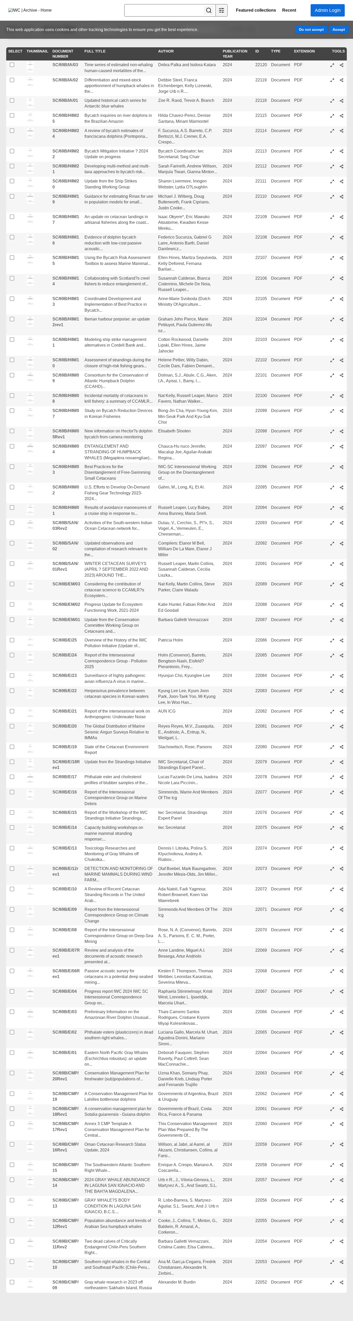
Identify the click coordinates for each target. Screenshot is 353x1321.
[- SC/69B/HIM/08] (332, 396)
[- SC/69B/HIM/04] (332, 447)
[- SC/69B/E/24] (332, 655)
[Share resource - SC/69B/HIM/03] (341, 467)
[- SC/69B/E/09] (332, 910)
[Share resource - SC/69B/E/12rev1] (341, 869)
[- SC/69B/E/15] (332, 813)
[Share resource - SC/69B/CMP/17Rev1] (341, 1124)
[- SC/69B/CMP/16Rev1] (332, 1144)
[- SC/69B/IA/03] (332, 65)
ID (257, 51)
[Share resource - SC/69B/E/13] (341, 848)
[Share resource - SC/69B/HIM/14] (341, 278)
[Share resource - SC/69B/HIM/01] (341, 508)
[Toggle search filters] (221, 10)
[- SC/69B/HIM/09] (332, 375)
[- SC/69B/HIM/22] (332, 151)
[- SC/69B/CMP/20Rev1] (332, 1073)
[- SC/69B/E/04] (332, 991)
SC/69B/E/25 (64, 640)
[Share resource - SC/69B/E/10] (341, 889)
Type (275, 51)
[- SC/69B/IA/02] (332, 80)
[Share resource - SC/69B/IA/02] (341, 80)
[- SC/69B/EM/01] (332, 620)
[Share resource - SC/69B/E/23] (341, 676)
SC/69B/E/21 (64, 711)
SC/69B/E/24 (64, 655)
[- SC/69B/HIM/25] (332, 116)
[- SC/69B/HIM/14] (332, 278)
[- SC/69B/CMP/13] (332, 1200)
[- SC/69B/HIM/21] (332, 166)
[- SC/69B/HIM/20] (332, 181)
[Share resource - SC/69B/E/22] (341, 691)
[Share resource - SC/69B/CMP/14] (341, 1180)
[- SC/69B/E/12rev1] (332, 869)
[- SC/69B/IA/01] (332, 101)
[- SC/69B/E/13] (332, 848)
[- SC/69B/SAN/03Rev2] (332, 523)
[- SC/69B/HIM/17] (332, 217)
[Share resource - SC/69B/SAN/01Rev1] (341, 564)
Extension (304, 51)
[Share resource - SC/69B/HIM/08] (341, 396)
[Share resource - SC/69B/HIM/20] (341, 181)
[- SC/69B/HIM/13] (332, 299)
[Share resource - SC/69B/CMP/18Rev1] (341, 1109)
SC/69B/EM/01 (66, 619)
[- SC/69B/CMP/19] (332, 1094)
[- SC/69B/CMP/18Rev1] (332, 1109)
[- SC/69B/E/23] (332, 676)
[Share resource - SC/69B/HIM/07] (341, 411)
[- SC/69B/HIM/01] (332, 508)
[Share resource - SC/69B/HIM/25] (341, 116)
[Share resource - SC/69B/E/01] (341, 1053)
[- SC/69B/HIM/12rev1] (332, 319)
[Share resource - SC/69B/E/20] (341, 726)
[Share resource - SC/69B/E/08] (341, 930)
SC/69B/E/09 (64, 909)
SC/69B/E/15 (64, 812)
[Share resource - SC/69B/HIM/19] (341, 197)
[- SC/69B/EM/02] (332, 605)
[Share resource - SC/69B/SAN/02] (341, 543)
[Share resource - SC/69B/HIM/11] (341, 340)
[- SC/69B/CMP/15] (332, 1165)
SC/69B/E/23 (64, 675)
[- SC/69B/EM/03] (332, 584)
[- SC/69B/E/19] (332, 747)
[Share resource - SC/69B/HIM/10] (341, 360)
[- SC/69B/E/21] (332, 711)
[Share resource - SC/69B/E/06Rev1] (341, 971)
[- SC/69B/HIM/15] (332, 258)
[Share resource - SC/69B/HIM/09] (341, 375)
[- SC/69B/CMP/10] (332, 1262)
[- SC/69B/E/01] (332, 1053)
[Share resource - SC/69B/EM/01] (341, 620)
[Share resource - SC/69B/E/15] (341, 813)
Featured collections (256, 10)
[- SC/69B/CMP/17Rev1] (332, 1124)
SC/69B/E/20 (64, 726)
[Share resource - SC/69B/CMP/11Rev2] (341, 1241)
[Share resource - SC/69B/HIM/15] (341, 258)
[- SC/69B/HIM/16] (332, 237)
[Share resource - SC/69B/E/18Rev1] (341, 762)
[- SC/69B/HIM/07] (332, 411)
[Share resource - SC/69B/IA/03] (341, 65)
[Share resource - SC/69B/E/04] (341, 991)
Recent (289, 10)
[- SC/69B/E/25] (332, 640)
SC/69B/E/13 (64, 848)
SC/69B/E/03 (64, 1012)
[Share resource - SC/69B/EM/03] (341, 584)
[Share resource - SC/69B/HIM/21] (341, 166)
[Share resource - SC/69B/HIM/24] (341, 131)
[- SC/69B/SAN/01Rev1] (332, 564)
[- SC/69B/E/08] (332, 930)
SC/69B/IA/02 (65, 80)
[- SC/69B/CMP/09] (332, 1282)
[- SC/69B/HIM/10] (332, 360)
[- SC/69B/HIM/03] (332, 467)
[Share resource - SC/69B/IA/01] (341, 101)
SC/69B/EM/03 (66, 584)
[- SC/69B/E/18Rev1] (332, 762)
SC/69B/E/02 (64, 1032)
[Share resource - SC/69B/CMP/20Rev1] (341, 1073)
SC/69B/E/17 (64, 777)
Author (166, 51)
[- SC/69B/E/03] (332, 1012)
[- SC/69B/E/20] (332, 726)
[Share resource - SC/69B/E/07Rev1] (341, 951)
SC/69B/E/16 (64, 792)
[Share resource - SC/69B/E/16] (341, 792)
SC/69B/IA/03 (65, 65)
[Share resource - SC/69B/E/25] (341, 640)
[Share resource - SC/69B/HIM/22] (341, 151)
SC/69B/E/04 (64, 991)
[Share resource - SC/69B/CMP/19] (341, 1094)
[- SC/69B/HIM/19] (332, 197)
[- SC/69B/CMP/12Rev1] (332, 1221)
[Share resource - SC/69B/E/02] (341, 1032)
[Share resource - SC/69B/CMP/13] (341, 1200)
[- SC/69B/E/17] (332, 777)
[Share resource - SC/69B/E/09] (341, 910)
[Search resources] (208, 10)
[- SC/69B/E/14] (332, 828)
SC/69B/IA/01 (65, 100)
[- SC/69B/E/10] (332, 889)
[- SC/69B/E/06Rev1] (332, 971)
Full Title (95, 51)
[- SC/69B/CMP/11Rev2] (332, 1241)
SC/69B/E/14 (64, 827)
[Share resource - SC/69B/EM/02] (341, 605)
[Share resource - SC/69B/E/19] (341, 747)
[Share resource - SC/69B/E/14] (341, 828)
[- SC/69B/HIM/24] (332, 131)
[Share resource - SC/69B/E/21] (341, 711)
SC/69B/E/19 (64, 747)
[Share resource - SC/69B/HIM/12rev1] (341, 319)
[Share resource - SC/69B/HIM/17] (341, 217)
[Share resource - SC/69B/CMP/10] (341, 1262)
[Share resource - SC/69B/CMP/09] (341, 1282)
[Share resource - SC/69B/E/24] (341, 655)
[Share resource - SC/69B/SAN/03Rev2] (341, 523)
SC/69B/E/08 (64, 930)
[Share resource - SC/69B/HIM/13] (341, 299)
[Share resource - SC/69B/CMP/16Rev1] (341, 1144)
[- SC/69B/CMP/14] (332, 1180)
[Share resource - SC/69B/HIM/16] (341, 237)
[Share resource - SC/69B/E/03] (341, 1012)
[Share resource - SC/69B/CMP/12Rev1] (341, 1221)
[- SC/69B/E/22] (332, 691)
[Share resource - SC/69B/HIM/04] (341, 447)
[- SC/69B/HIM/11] (332, 340)
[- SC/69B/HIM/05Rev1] (332, 431)
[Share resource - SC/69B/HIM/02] (341, 487)
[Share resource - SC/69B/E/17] (341, 777)
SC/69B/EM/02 (66, 604)
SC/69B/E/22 (64, 691)
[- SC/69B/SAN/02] (332, 543)
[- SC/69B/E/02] (332, 1032)
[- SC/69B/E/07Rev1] (332, 951)
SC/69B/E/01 (64, 1052)
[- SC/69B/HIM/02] (332, 487)
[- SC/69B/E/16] (332, 792)
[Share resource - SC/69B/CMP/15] (341, 1165)
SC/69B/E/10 (64, 889)
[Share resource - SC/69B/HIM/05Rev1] (341, 431)
